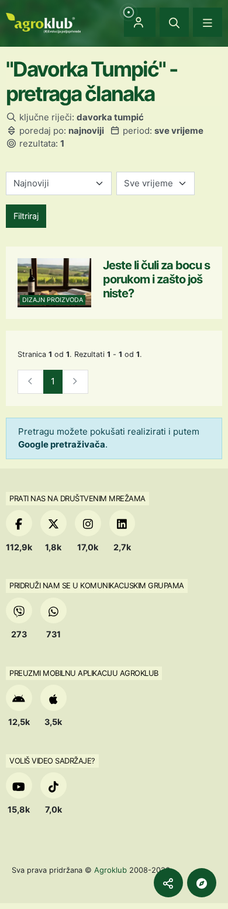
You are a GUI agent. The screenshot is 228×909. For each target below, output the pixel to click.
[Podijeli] (168, 882)
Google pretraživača (61, 444)
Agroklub (110, 870)
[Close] (174, 22)
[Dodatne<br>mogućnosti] (201, 882)
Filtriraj (26, 216)
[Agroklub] (43, 22)
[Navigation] (207, 22)
